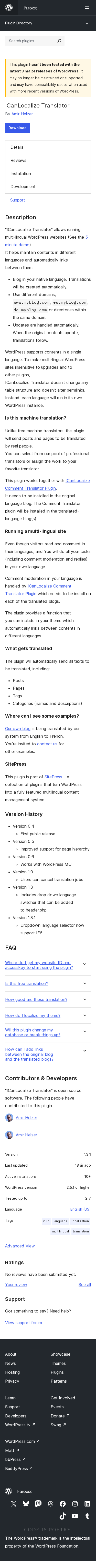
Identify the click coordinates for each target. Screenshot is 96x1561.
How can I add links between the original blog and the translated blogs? (29, 1054)
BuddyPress (19, 1468)
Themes (58, 1363)
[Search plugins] (59, 41)
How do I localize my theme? (32, 1015)
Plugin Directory (18, 23)
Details (16, 147)
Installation (20, 173)
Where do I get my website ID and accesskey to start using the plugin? (39, 965)
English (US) (80, 1209)
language (61, 1221)
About (10, 1354)
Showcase (60, 1354)
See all (85, 1284)
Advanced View (20, 1245)
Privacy (12, 1381)
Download (17, 128)
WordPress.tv (20, 1424)
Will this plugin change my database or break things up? (32, 1032)
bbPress (15, 1459)
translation (81, 1231)
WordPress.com (22, 1441)
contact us (47, 743)
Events (57, 1406)
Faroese (25, 1491)
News (10, 1363)
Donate (60, 1415)
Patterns (59, 1381)
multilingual (60, 1231)
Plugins (57, 1372)
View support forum (23, 1322)
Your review (16, 1284)
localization (80, 1221)
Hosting (12, 1372)
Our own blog (17, 728)
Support (17, 200)
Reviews (18, 160)
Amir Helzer (22, 113)
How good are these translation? (36, 999)
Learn (10, 1397)
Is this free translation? (26, 983)
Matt (12, 1450)
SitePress (53, 776)
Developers (15, 1415)
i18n (46, 1221)
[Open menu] (88, 7)
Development (23, 186)
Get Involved (63, 1397)
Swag (58, 1424)
